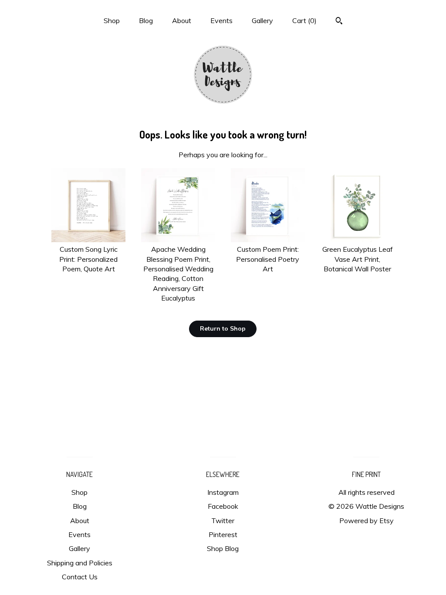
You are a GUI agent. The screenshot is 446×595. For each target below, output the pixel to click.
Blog (146, 20)
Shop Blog (223, 548)
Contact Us (80, 576)
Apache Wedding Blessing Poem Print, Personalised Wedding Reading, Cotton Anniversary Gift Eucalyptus (178, 273)
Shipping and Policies (79, 562)
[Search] (339, 22)
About (181, 20)
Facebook (223, 506)
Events (221, 20)
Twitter (222, 520)
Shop (112, 20)
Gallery (262, 20)
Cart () (304, 20)
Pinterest (223, 534)
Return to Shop (223, 328)
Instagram (223, 492)
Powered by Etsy (366, 520)
